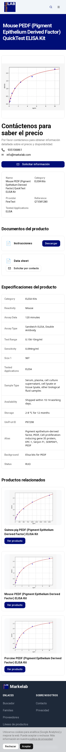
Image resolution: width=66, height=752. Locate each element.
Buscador (8, 703)
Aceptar (26, 746)
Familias (8, 710)
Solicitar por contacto (26, 268)
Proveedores (11, 717)
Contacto (41, 703)
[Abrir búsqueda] (51, 7)
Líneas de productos (15, 724)
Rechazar (10, 746)
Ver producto (15, 540)
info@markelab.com (19, 154)
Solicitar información (36, 164)
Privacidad (42, 710)
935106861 (15, 150)
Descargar (51, 243)
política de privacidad (41, 739)
